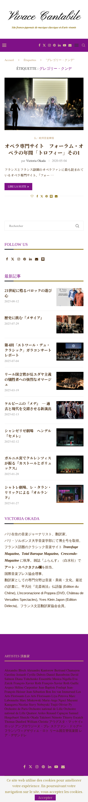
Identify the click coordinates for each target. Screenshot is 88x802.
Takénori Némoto (50, 717)
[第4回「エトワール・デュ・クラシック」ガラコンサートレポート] (69, 352)
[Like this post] (32, 196)
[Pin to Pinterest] (46, 196)
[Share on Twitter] (41, 196)
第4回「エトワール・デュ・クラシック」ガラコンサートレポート (28, 350)
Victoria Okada (36, 160)
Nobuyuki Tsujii (47, 704)
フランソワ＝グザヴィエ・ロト (27, 730)
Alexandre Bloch (15, 670)
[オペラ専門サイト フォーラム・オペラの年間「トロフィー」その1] (44, 104)
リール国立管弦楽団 (64, 730)
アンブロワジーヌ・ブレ (32, 726)
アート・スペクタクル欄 (23, 567)
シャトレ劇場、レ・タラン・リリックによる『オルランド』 (28, 492)
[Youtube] (64, 45)
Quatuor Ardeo (36, 713)
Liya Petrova (59, 696)
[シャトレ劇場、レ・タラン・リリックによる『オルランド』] (69, 494)
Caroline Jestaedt (15, 674)
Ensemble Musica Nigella (55, 679)
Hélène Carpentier (26, 687)
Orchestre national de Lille (46, 709)
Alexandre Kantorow (40, 670)
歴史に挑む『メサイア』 (24, 317)
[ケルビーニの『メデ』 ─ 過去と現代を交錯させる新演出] (69, 410)
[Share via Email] (56, 196)
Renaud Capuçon (57, 713)
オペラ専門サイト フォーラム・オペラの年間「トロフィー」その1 (44, 149)
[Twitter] (44, 45)
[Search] (83, 45)
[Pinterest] (54, 45)
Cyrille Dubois (36, 674)
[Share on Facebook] (37, 196)
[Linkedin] (59, 45)
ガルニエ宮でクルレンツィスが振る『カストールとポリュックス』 (28, 463)
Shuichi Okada (29, 717)
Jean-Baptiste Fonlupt (52, 687)
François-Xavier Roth (27, 683)
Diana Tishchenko (26, 679)
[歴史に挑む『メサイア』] (69, 324)
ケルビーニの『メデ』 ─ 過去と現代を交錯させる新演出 (28, 406)
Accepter (45, 797)
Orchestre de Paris (16, 709)
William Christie (37, 721)
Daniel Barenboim (58, 674)
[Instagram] (49, 45)
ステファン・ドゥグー (66, 726)
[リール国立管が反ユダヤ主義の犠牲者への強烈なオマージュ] (69, 381)
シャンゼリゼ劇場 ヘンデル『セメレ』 (28, 433)
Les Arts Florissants (38, 696)
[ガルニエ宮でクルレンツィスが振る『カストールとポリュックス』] (69, 465)
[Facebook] (39, 45)
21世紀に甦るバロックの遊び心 (28, 293)
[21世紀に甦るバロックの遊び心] (69, 297)
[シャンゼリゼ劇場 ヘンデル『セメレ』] (69, 437)
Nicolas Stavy (27, 704)
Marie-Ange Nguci (54, 700)
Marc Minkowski (30, 700)
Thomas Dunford (15, 721)
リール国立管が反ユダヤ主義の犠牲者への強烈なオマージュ (28, 379)
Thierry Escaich (73, 717)
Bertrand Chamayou (67, 670)
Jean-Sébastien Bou (38, 691)
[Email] (70, 45)
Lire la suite (17, 186)
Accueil (9, 60)
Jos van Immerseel (63, 691)
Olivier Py (65, 704)
